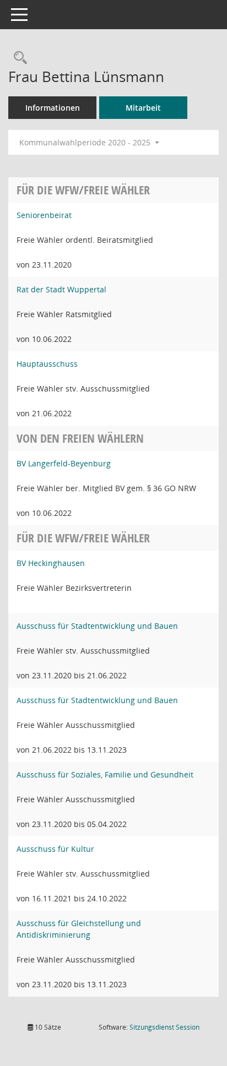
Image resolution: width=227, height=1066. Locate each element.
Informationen (52, 107)
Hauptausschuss (47, 363)
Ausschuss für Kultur (55, 849)
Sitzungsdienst (164, 1027)
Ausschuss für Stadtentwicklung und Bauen (97, 626)
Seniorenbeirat (44, 215)
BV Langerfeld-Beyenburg (64, 463)
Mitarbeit (143, 107)
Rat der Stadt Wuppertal (61, 289)
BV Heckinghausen (51, 563)
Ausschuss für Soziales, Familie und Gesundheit (105, 774)
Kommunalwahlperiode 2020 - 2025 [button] (86, 142)
